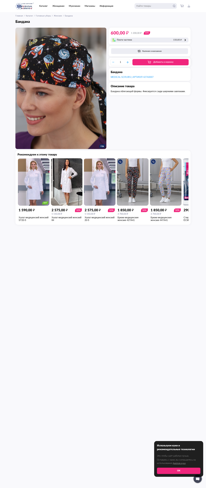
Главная (19, 16)
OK (178, 471)
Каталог (43, 6)
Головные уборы (43, 16)
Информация (106, 6)
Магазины (90, 6)
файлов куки (179, 463)
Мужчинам (74, 6)
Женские (58, 16)
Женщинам (58, 6)
